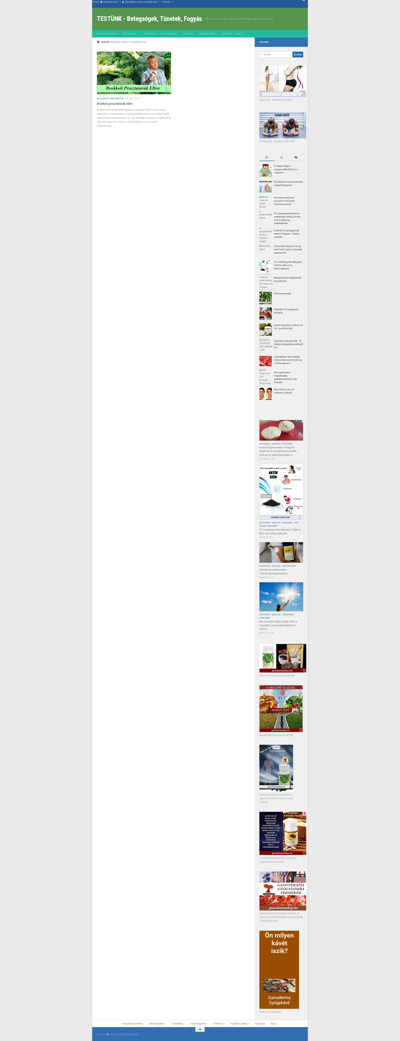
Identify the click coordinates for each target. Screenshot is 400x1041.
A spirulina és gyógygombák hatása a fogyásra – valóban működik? (287, 233)
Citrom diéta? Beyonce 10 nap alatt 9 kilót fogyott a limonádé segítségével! (288, 249)
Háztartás (287, 444)
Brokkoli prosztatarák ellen (114, 104)
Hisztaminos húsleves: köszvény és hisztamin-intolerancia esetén (284, 201)
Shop (238, 33)
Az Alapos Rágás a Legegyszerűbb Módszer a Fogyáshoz (286, 169)
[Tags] (296, 157)
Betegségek (102, 98)
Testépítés (166, 2)
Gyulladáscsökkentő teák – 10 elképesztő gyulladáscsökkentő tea (288, 344)
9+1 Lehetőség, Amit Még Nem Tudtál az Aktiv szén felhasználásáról (288, 265)
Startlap (95, 2)
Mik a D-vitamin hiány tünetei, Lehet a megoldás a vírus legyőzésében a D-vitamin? (278, 625)
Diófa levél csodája (282, 293)
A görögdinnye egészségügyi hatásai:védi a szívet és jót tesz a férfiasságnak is (288, 360)
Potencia (187, 33)
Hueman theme (131, 1034)
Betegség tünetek (110, 2)
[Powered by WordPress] (108, 1034)
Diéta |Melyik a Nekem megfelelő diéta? (141, 2)
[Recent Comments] (281, 157)
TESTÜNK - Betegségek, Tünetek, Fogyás (149, 18)
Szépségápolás (168, 33)
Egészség (227, 33)
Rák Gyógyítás (130, 33)
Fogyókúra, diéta (207, 33)
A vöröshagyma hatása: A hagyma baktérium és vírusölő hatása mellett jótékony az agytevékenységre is (278, 451)
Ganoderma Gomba (106, 33)
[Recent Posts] (266, 157)
